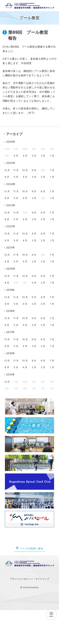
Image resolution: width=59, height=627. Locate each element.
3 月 (34, 155)
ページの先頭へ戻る (31, 548)
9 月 (34, 170)
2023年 (10, 205)
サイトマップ (42, 578)
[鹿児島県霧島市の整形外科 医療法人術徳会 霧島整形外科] (29, 6)
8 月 (43, 191)
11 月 (16, 170)
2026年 (10, 141)
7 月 (52, 170)
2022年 (10, 226)
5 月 (16, 155)
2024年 (10, 184)
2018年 (10, 311)
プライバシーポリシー (21, 578)
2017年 (10, 332)
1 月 (52, 155)
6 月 (7, 176)
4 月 (25, 155)
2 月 (43, 155)
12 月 (7, 170)
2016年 (10, 353)
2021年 (10, 247)
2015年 (10, 374)
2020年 (10, 268)
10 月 (25, 170)
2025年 (10, 162)
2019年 (10, 289)
